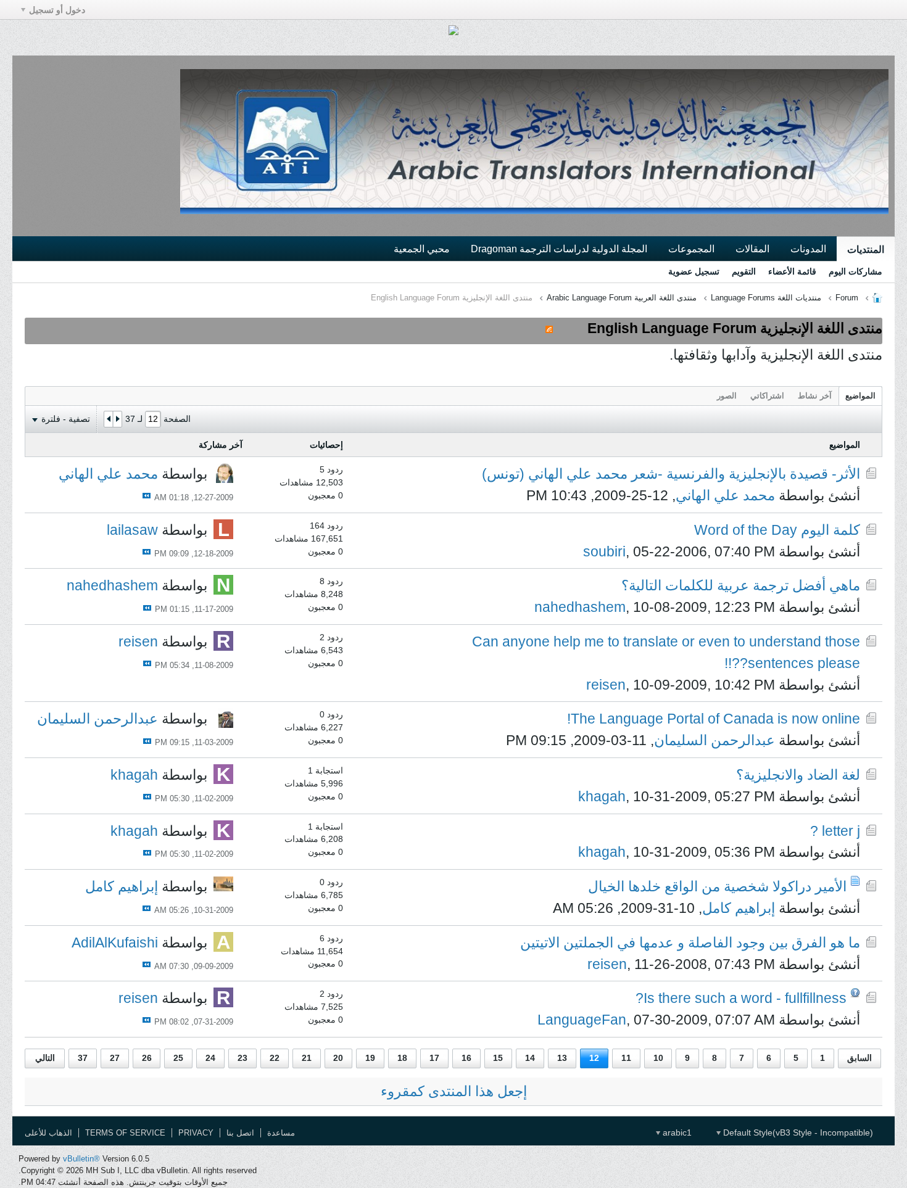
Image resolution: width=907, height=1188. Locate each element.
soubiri (604, 551)
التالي (45, 1058)
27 (115, 1058)
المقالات (752, 248)
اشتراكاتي (767, 395)
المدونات (808, 248)
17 (434, 1058)
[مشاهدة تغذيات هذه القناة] (549, 328)
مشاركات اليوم (855, 271)
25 (178, 1058)
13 (562, 1058)
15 (498, 1058)
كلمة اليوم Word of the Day (777, 530)
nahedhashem (580, 607)
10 (658, 1058)
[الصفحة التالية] (108, 419)
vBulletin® (81, 1158)
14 (530, 1058)
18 (402, 1058)
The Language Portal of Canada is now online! (713, 719)
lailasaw (132, 530)
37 (83, 1058)
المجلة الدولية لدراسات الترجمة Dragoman (559, 248)
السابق (859, 1058)
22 (275, 1058)
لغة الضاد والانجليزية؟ (798, 775)
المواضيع (860, 395)
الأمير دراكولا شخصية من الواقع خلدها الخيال (717, 886)
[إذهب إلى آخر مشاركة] (147, 495)
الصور (727, 395)
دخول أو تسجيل (57, 10)
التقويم (744, 271)
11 (626, 1058)
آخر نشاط (815, 395)
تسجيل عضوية (693, 271)
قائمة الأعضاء (792, 271)
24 (210, 1058)
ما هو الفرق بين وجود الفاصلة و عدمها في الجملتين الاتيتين (690, 942)
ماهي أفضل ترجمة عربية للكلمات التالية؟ (740, 585)
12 (594, 1058)
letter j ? (835, 831)
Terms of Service (125, 1132)
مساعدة (281, 1132)
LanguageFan (581, 1020)
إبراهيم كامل (738, 908)
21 (307, 1058)
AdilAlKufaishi (115, 942)
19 (370, 1058)
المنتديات (865, 249)
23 (242, 1058)
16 (466, 1058)
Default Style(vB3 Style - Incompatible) (797, 1132)
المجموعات (691, 248)
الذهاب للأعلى (48, 1132)
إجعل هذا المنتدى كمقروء (454, 1091)
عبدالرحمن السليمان (714, 740)
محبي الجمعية (422, 248)
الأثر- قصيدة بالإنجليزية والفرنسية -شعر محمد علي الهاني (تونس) (671, 474)
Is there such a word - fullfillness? (741, 998)
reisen (606, 685)
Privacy (195, 1132)
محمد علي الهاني (725, 495)
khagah (602, 796)
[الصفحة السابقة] (117, 419)
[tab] (860, 395)
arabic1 (676, 1132)
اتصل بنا (240, 1132)
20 (338, 1058)
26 (147, 1058)
